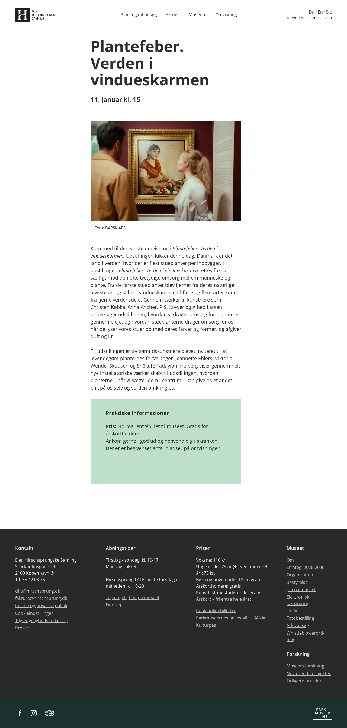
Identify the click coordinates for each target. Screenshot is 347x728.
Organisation (300, 575)
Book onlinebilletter (216, 610)
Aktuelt (173, 15)
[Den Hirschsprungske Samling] (37, 15)
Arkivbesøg (298, 625)
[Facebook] (20, 713)
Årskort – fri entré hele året (223, 599)
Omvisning (226, 15)
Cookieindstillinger (34, 613)
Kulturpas (206, 625)
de (329, 12)
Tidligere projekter (305, 681)
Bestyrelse (297, 582)
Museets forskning (305, 666)
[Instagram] (33, 713)
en (320, 12)
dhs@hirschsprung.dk (37, 591)
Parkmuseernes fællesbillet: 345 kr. (231, 618)
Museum (198, 15)
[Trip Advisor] (49, 713)
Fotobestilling (300, 618)
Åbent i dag (309, 17)
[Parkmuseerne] (322, 713)
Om (290, 560)
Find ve (113, 605)
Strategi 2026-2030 (305, 567)
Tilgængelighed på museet (132, 597)
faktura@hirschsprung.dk (41, 598)
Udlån (293, 611)
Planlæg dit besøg (139, 15)
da (311, 12)
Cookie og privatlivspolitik (41, 606)
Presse (22, 628)
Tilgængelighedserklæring (41, 620)
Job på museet (301, 590)
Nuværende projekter (309, 673)
